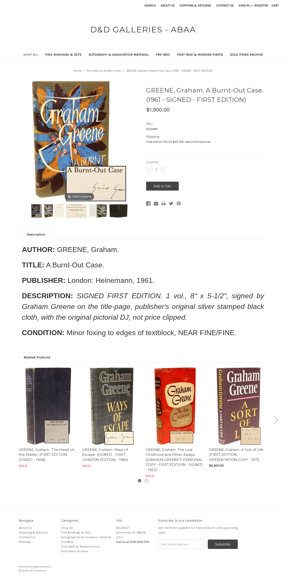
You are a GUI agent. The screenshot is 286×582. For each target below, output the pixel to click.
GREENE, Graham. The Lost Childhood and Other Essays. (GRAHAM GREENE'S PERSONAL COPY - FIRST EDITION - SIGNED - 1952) (174, 460)
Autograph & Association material (119, 55)
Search (150, 5)
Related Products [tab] (37, 357)
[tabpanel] (48, 418)
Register (261, 5)
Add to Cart (238, 410)
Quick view (48, 406)
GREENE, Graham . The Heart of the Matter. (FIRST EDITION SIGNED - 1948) (46, 455)
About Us (168, 5)
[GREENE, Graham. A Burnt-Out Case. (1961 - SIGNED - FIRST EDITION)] (36, 211)
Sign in (244, 5)
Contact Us (225, 5)
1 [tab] (139, 480)
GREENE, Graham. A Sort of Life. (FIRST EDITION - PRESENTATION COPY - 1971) (236, 455)
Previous (10, 419)
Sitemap (25, 542)
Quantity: (152, 162)
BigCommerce (42, 566)
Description (36, 234)
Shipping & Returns (195, 5)
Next (275, 419)
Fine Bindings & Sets (63, 55)
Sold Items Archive (246, 55)
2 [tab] (146, 480)
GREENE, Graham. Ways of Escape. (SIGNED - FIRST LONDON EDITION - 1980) (105, 455)
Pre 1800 (163, 55)
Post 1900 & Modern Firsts (200, 55)
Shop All (30, 55)
